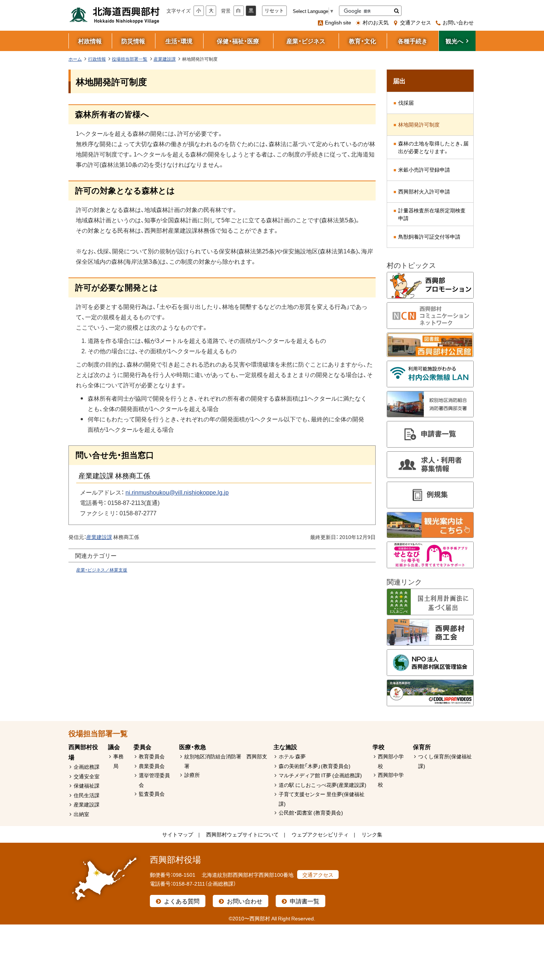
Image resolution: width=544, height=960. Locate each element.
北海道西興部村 (114, 15)
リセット (274, 10)
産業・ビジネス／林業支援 (101, 569)
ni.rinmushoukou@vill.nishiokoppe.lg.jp (177, 492)
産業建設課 (165, 58)
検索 (396, 11)
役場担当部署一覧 (129, 58)
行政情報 (97, 58)
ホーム (75, 58)
